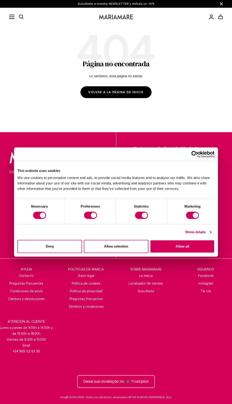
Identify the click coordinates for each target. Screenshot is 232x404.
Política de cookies (86, 283)
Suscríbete (146, 291)
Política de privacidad (86, 291)
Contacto (26, 276)
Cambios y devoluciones (26, 299)
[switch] (90, 215)
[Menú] (11, 17)
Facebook (205, 276)
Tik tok (206, 291)
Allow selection (116, 246)
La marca (146, 276)
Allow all (182, 246)
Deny (50, 246)
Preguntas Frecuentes (26, 283)
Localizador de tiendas (146, 283)
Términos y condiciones (86, 307)
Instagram (205, 283)
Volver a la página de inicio (116, 92)
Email (26, 345)
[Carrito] (220, 17)
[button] (21, 17)
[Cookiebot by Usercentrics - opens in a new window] (195, 154)
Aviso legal (86, 276)
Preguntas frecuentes (86, 299)
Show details (195, 232)
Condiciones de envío (26, 291)
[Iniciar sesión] (211, 17)
